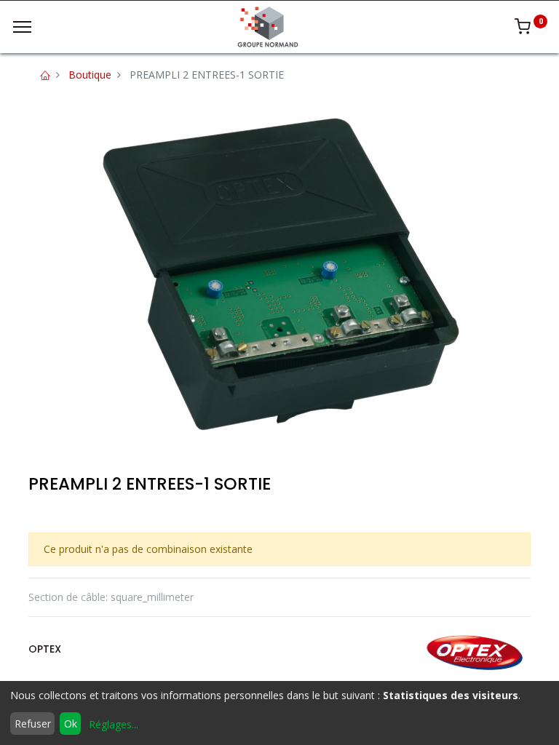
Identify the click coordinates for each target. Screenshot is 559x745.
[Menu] (22, 27)
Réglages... (113, 724)
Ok (70, 723)
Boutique (89, 74)
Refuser (33, 723)
